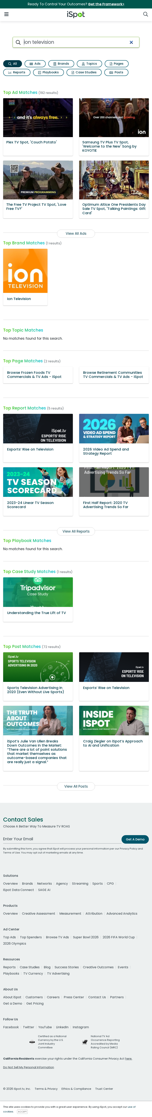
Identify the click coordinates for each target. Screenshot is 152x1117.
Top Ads (9, 937)
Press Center (74, 997)
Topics (91, 63)
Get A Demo (135, 839)
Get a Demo (12, 1003)
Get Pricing (35, 1003)
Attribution (94, 913)
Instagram (81, 1027)
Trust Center (104, 1089)
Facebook (11, 1027)
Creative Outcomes (98, 967)
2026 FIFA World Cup (119, 937)
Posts (118, 72)
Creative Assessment (38, 913)
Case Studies (86, 72)
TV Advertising (58, 973)
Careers (53, 997)
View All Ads (76, 233)
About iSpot (12, 997)
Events (123, 967)
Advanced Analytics (121, 913)
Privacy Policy (128, 848)
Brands (63, 63)
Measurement (70, 913)
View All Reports (76, 531)
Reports (18, 72)
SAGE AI (44, 890)
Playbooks (50, 72)
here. (128, 1059)
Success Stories (67, 967)
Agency (62, 883)
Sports (97, 883)
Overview (10, 883)
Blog (47, 967)
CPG (110, 883)
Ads (37, 63)
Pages (118, 63)
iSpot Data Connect (18, 890)
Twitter (28, 1027)
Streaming (80, 883)
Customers (34, 997)
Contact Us (97, 997)
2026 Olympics (14, 943)
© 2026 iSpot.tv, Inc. (17, 1089)
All (14, 63)
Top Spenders (31, 937)
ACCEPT (22, 1111)
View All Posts (76, 786)
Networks (44, 883)
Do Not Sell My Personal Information (28, 1067)
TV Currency (33, 973)
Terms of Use (11, 852)
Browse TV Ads (57, 937)
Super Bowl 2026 (86, 937)
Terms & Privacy (46, 1089)
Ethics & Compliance (76, 1089)
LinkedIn (62, 1027)
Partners (117, 997)
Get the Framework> (106, 4)
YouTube (45, 1027)
